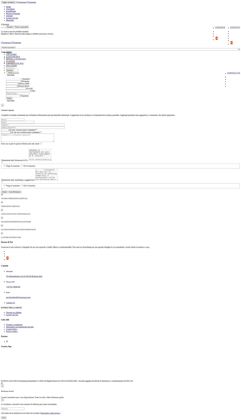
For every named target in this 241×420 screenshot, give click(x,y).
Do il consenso (29, 166)
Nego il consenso (13, 166)
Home (8, 7)
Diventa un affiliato (13, 312)
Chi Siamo (10, 9)
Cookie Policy (11, 329)
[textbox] (5, 52)
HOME (9, 52)
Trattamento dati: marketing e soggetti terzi (18, 180)
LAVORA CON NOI (14, 63)
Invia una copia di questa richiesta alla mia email (20, 144)
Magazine (10, 20)
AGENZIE (10, 61)
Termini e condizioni (14, 325)
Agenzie (9, 16)
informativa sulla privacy (50, 413)
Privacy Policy (12, 331)
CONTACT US (233, 73)
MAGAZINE (11, 66)
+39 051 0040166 (13, 287)
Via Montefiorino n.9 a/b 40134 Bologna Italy (24, 276)
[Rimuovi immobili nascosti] (5, 27)
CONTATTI (235, 27)
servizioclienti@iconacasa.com (18, 297)
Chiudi (4, 192)
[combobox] (5, 52)
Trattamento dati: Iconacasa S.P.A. (14, 160)
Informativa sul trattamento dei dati (20, 327)
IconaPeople (11, 11)
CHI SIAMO (11, 54)
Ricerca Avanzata (13, 13)
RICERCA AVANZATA (16, 59)
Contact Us (10, 303)
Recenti (10, 27)
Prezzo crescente (21, 27)
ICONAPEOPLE (13, 57)
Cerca (9, 73)
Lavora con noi (12, 18)
